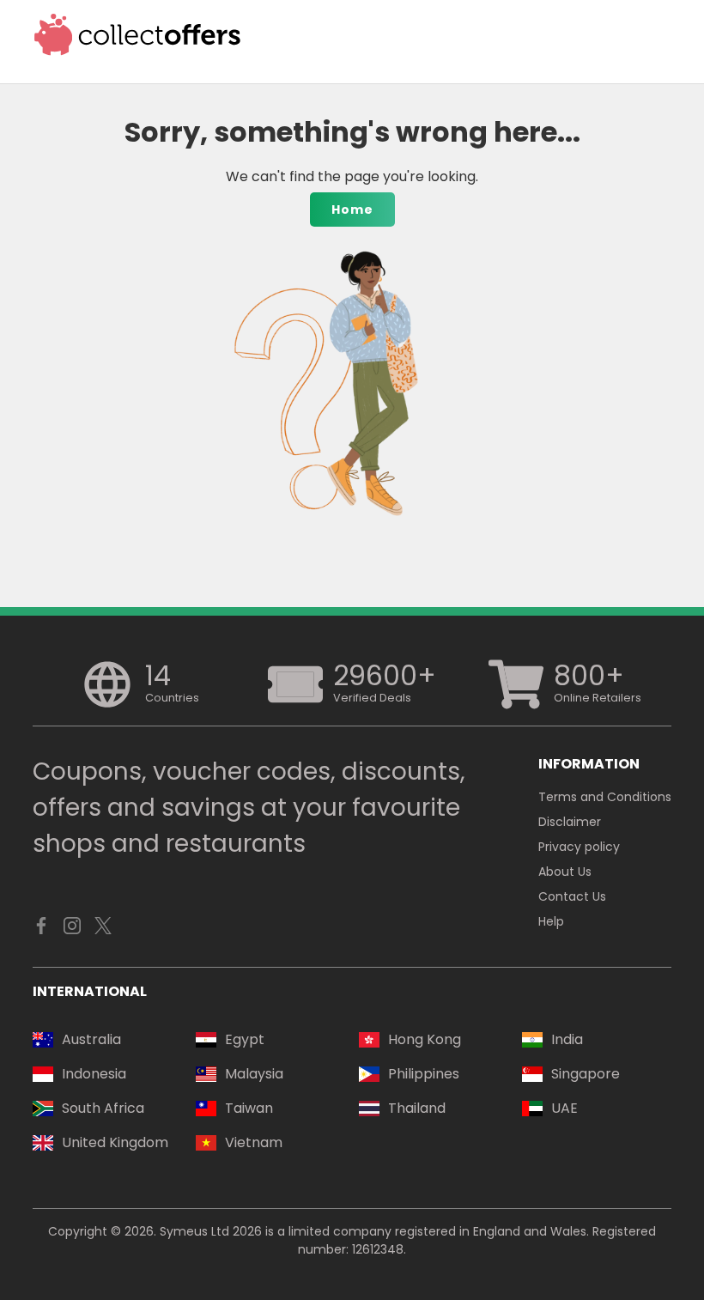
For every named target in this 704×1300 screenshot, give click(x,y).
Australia (91, 1039)
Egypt (244, 1039)
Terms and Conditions (604, 796)
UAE (564, 1108)
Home (352, 209)
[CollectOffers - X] (103, 930)
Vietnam (253, 1142)
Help (551, 921)
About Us (565, 871)
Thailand (417, 1108)
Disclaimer (569, 821)
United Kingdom (115, 1142)
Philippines (423, 1074)
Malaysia (254, 1074)
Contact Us (572, 896)
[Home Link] (138, 35)
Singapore (585, 1074)
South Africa (103, 1108)
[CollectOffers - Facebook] (41, 930)
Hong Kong (424, 1039)
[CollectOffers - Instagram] (72, 930)
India (567, 1039)
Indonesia (94, 1074)
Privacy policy (579, 846)
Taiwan (249, 1108)
